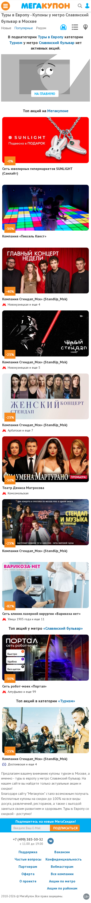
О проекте (27, 881)
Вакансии (62, 852)
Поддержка (28, 852)
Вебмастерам (62, 866)
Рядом (41, 28)
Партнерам (28, 866)
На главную (44, 93)
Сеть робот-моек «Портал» (24, 686)
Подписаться (65, 828)
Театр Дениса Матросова (23, 487)
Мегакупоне (57, 110)
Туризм (15, 42)
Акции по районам (62, 888)
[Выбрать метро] (63, 27)
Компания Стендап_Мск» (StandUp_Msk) (34, 299)
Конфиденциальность (62, 859)
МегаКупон (45, 5)
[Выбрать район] (75, 27)
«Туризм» (66, 700)
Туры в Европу (50, 36)
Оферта (27, 874)
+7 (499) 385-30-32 (28, 839)
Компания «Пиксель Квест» (24, 236)
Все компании (62, 874)
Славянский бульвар (56, 42)
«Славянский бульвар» (63, 628)
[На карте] (85, 27)
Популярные (23, 28)
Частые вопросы (28, 859)
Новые (6, 28)
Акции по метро (62, 881)
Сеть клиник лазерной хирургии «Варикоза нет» (41, 613)
